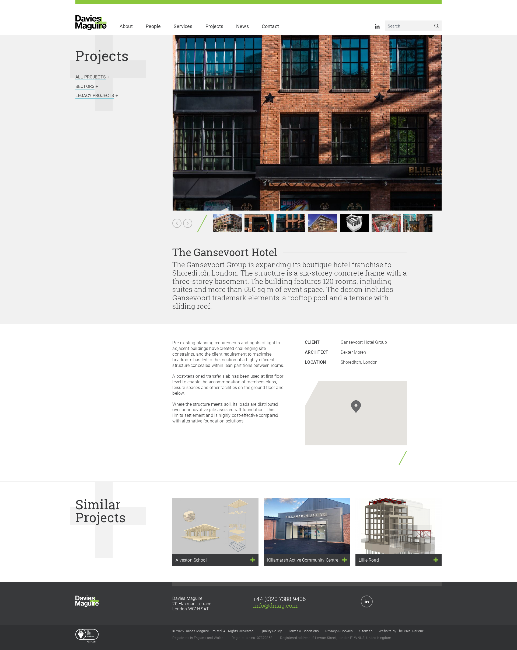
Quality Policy (271, 631)
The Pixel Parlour (410, 631)
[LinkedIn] (377, 26)
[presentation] (425, 123)
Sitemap (365, 631)
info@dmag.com (275, 605)
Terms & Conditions (303, 631)
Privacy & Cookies (339, 631)
